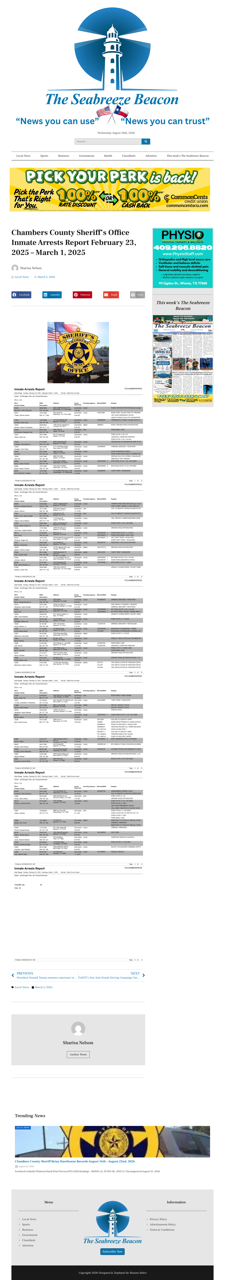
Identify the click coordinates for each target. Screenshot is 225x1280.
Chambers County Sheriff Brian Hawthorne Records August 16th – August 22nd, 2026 (75, 1161)
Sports (44, 156)
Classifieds (128, 156)
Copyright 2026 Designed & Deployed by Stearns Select (112, 1273)
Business (63, 156)
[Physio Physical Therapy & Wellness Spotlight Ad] (183, 287)
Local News (23, 156)
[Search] (146, 141)
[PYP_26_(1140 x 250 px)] (110, 210)
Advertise (151, 156)
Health (108, 156)
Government (86, 156)
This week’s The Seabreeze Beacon (188, 156)
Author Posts (78, 1054)
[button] (21, 294)
